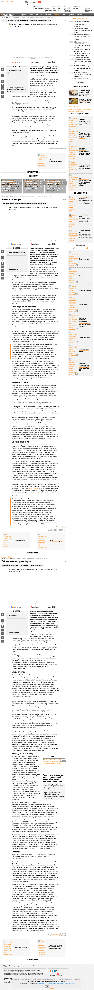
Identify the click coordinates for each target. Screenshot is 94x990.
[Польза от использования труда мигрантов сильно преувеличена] (73, 350)
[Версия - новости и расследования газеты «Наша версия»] (12, 4)
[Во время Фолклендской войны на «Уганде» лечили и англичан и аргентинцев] (42, 161)
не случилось (33, 488)
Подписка (29, 5)
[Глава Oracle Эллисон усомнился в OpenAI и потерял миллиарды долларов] (42, 948)
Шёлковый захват (88, 11)
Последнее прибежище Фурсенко (67, 11)
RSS (50, 971)
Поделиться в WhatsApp (2, 85)
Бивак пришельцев (14, 633)
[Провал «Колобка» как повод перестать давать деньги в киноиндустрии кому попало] (73, 304)
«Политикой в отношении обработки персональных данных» (55, 983)
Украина (23, 15)
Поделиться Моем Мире (2, 75)
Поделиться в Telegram (2, 92)
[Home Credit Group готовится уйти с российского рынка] (73, 166)
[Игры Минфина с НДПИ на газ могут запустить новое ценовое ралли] (73, 204)
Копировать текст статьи (2, 96)
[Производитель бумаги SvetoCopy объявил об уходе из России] (73, 135)
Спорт (63, 15)
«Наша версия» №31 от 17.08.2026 (58, 527)
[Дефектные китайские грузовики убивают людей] (73, 337)
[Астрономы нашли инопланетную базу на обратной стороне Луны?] (73, 275)
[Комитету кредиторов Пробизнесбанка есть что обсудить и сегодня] (73, 236)
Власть (31, 15)
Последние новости (80, 18)
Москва (79, 15)
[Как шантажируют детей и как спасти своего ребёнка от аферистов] (8, 540)
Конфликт (39, 15)
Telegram (53, 971)
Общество (48, 15)
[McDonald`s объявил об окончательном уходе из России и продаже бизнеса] (73, 151)
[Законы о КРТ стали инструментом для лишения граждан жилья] (73, 221)
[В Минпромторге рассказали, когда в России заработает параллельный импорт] (73, 182)
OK (47, 986)
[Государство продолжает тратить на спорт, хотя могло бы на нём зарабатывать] (42, 541)
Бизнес (57, 15)
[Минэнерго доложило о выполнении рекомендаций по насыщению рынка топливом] (73, 322)
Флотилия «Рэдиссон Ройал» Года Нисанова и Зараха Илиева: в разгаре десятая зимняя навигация (16, 89)
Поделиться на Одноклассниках (2, 81)
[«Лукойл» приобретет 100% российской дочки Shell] (73, 122)
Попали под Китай (13, 269)
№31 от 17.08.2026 (31, 2)
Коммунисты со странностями (49, 11)
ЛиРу (57, 971)
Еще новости (80, 82)
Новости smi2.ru (6, 557)
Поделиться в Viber (2, 88)
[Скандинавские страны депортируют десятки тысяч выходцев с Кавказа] (73, 259)
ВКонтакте (55, 971)
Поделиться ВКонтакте (2, 69)
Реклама (37, 5)
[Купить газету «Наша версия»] (26, 2)
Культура (71, 15)
